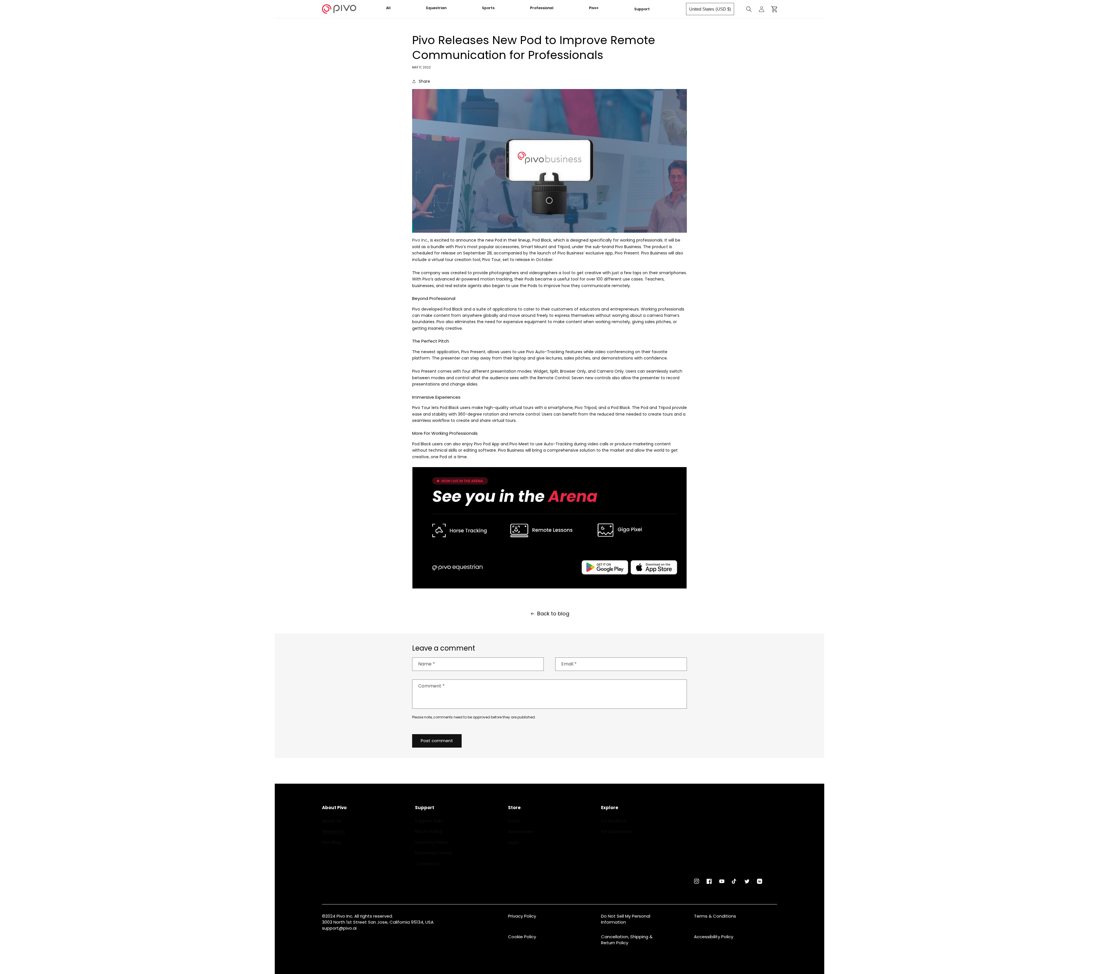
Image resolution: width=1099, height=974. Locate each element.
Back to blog (553, 613)
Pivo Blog (331, 842)
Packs (514, 821)
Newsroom (333, 831)
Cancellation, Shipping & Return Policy (627, 940)
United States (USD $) (710, 9)
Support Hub (428, 821)
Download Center (433, 853)
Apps (513, 842)
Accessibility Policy (713, 937)
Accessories (521, 831)
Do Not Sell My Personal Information (625, 919)
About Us (331, 821)
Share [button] (424, 81)
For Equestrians (617, 831)
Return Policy (428, 831)
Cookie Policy (522, 937)
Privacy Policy (522, 916)
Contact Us (427, 864)
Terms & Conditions (715, 916)
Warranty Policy (431, 842)
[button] (440, 8)
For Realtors (613, 821)
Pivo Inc (419, 240)
